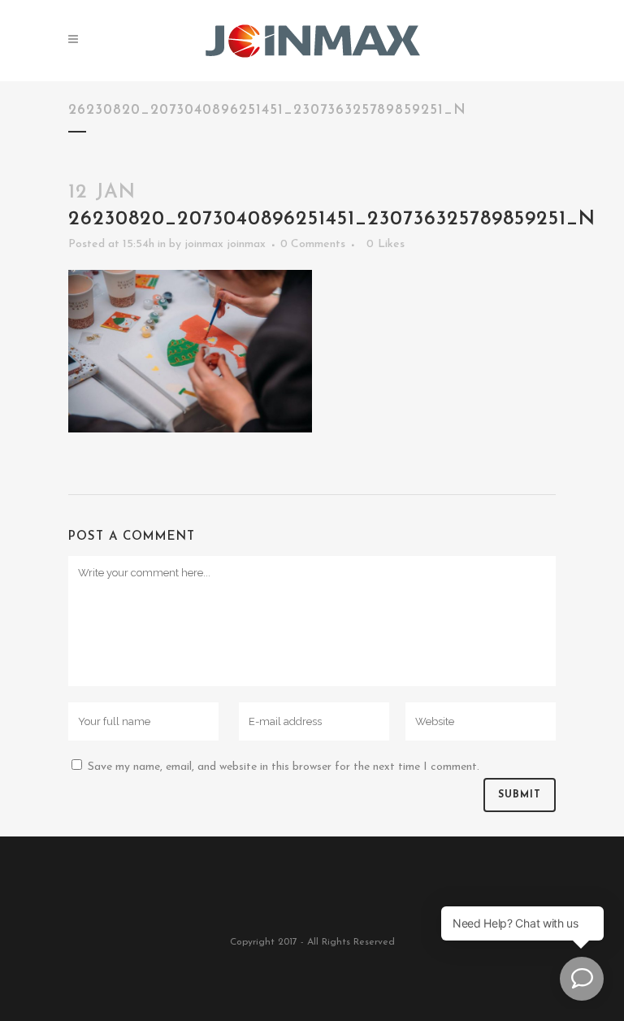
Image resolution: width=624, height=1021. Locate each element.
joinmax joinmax (225, 244)
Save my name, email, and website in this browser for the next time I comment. (283, 767)
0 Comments (312, 244)
